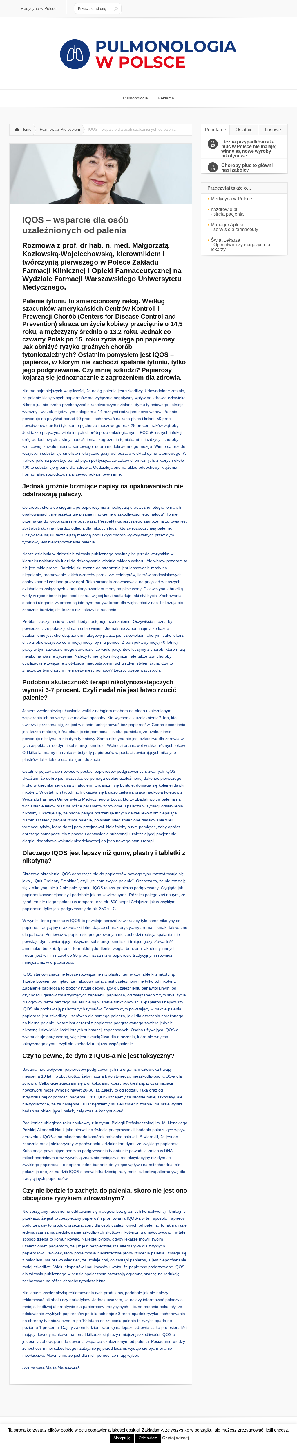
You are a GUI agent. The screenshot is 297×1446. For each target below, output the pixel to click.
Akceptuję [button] (121, 1438)
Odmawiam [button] (148, 1438)
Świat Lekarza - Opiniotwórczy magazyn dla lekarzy (240, 245)
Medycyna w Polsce (231, 198)
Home (26, 129)
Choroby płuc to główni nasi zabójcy (247, 167)
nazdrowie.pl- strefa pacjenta (227, 212)
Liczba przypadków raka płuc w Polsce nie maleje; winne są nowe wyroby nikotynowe (248, 148)
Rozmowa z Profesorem (60, 129)
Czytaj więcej (175, 1437)
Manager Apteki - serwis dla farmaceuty (234, 227)
